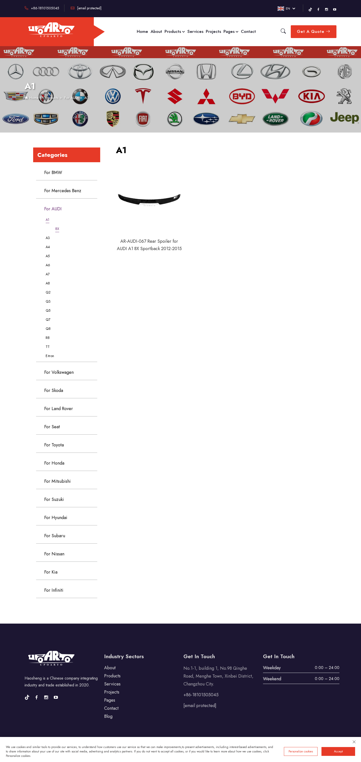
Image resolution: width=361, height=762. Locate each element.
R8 (48, 337)
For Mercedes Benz (62, 190)
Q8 (48, 328)
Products (173, 31)
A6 (48, 265)
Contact (248, 31)
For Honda (54, 463)
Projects (213, 31)
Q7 (48, 319)
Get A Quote (311, 31)
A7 (48, 274)
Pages (229, 31)
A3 (48, 237)
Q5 (48, 310)
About (156, 31)
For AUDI (71, 97)
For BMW (53, 172)
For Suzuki (54, 499)
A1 (86, 97)
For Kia (50, 572)
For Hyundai (55, 517)
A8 (48, 283)
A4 (48, 246)
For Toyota (54, 445)
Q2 (48, 292)
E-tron (50, 355)
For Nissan (54, 554)
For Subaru (54, 535)
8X (57, 228)
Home (142, 31)
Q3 (48, 301)
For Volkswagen (59, 372)
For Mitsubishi (57, 481)
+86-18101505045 (44, 8)
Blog (108, 716)
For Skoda (53, 390)
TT (48, 346)
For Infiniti (53, 590)
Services (195, 31)
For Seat (52, 426)
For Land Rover (58, 408)
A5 (48, 256)
